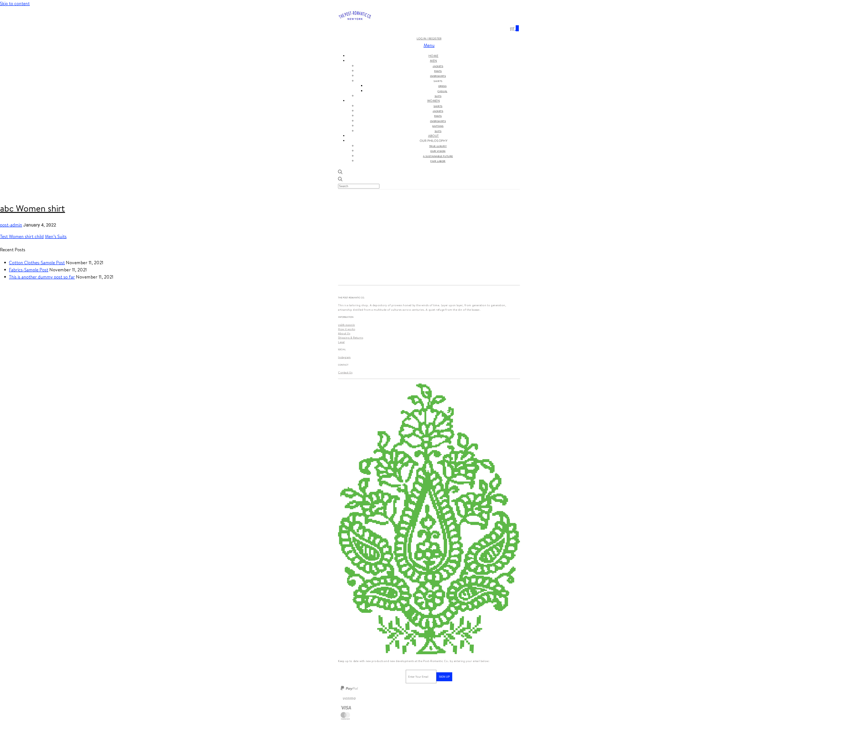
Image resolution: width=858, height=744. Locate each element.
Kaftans (438, 126)
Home (433, 56)
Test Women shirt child (22, 236)
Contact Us (345, 372)
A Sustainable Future (438, 156)
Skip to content (15, 3)
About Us (344, 333)
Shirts (437, 106)
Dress (442, 86)
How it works (346, 329)
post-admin (11, 225)
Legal (341, 342)
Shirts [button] (437, 81)
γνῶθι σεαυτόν (346, 325)
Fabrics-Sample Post (28, 270)
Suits (438, 96)
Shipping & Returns (350, 338)
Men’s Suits (56, 236)
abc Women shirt (32, 208)
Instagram (344, 357)
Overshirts (438, 76)
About (433, 136)
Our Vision (438, 151)
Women (433, 101)
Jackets (438, 66)
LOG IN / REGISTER (429, 38)
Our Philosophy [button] (433, 140)
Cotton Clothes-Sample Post (37, 263)
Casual (442, 91)
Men (433, 61)
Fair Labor (438, 161)
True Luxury (438, 146)
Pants (438, 71)
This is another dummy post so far (42, 277)
